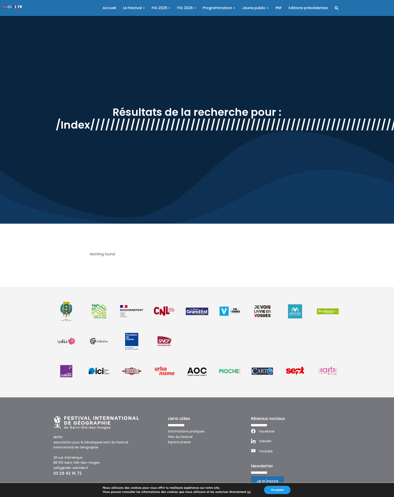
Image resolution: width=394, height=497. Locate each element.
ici (249, 492)
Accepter (277, 490)
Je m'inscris (267, 481)
